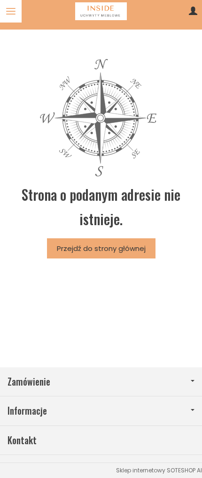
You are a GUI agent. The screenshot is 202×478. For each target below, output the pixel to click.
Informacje (27, 410)
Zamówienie (29, 381)
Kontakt (22, 440)
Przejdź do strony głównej (101, 248)
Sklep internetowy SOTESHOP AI (159, 470)
